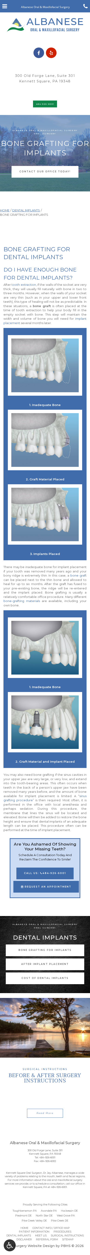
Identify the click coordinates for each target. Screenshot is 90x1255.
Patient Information (34, 1231)
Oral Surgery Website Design (30, 1246)
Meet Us (41, 1235)
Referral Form (47, 1239)
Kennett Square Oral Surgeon (24, 1172)
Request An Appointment (47, 886)
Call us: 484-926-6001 (45, 873)
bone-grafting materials (21, 601)
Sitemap (68, 1239)
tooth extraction (24, 284)
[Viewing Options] (9, 1245)
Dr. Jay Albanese (53, 1172)
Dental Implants (26, 210)
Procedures (62, 1231)
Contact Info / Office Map (51, 1228)
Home (4, 210)
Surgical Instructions (67, 1235)
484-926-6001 (47, 1157)
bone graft (78, 575)
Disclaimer (24, 1239)
